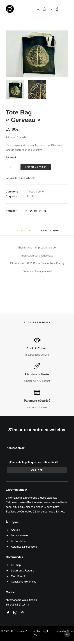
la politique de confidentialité (40, 462)
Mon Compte (18, 576)
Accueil (15, 529)
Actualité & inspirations (24, 546)
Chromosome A (19, 631)
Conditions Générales (23, 581)
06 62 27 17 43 (20, 604)
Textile (30, 196)
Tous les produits (37, 322)
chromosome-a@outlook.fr (21, 599)
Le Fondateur (18, 541)
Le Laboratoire (19, 535)
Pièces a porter (36, 191)
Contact (11, 592)
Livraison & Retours (22, 570)
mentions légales (41, 631)
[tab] (22, 231)
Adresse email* (16, 447)
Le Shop (16, 564)
